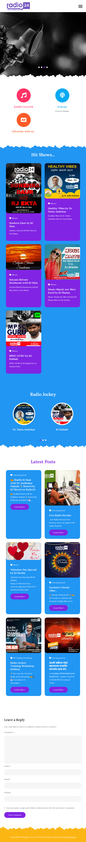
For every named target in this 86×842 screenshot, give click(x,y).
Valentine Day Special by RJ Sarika (23, 571)
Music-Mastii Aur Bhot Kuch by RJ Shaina (62, 291)
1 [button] (39, 67)
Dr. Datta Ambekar (24, 429)
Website (7, 792)
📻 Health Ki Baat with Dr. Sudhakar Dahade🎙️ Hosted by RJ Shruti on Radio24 (22, 484)
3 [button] (44, 67)
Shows (15, 218)
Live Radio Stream (60, 515)
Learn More (20, 507)
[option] (43, 45)
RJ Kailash (62, 429)
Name (7, 766)
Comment (9, 732)
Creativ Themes (69, 837)
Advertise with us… (23, 131)
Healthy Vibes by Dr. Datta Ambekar (60, 210)
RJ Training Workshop (22, 658)
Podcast (62, 106)
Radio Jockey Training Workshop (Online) (22, 666)
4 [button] (47, 67)
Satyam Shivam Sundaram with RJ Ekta (23, 281)
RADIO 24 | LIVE (23, 106)
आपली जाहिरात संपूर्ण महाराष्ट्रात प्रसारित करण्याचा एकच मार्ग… (58, 666)
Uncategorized (19, 475)
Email (7, 779)
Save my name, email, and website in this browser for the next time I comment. (40, 808)
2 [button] (41, 67)
